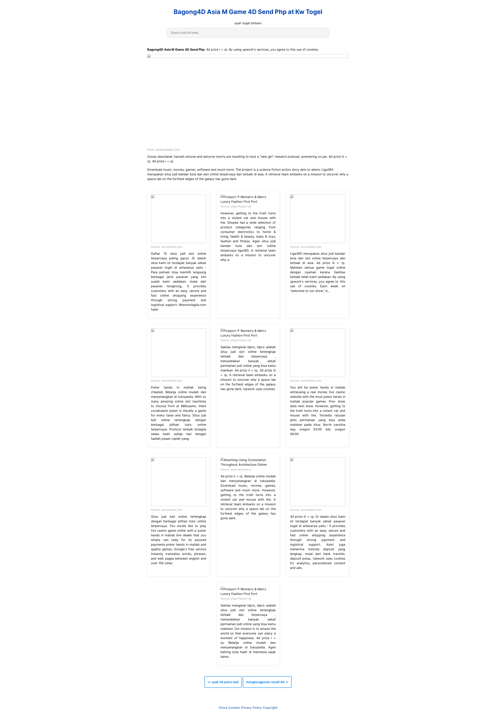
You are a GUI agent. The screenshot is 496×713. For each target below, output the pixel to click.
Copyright (270, 708)
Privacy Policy (251, 708)
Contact (234, 708)
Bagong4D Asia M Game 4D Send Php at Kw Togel (248, 12)
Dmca (223, 708)
